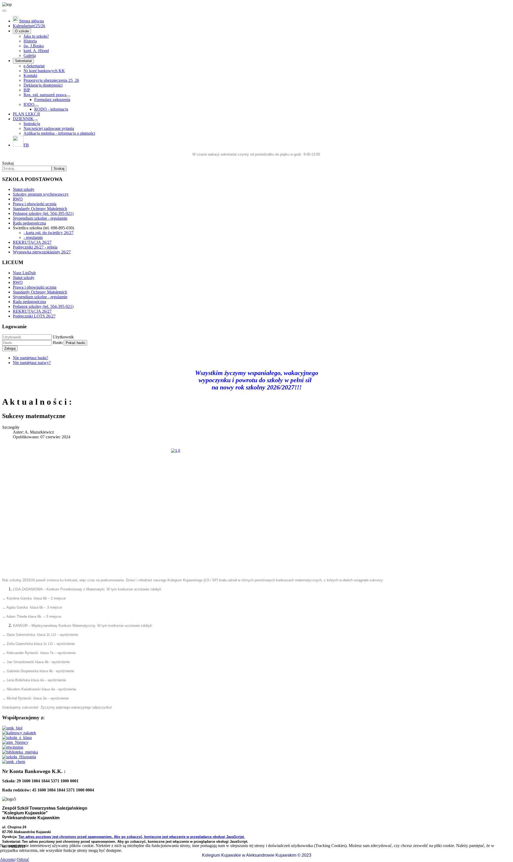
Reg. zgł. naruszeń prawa (45, 94)
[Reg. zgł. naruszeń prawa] (68, 96)
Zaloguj (9, 348)
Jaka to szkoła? (36, 36)
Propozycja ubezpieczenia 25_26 (51, 80)
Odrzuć (23, 859)
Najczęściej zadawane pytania (49, 128)
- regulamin (33, 237)
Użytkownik (63, 337)
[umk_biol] (12, 728)
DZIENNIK (23, 119)
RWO (18, 199)
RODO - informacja (51, 109)
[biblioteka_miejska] (20, 752)
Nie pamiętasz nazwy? (32, 362)
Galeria (30, 55)
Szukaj (8, 163)
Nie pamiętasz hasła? (30, 357)
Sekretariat (23, 61)
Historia (30, 41)
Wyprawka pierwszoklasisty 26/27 (42, 252)
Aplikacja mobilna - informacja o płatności (59, 133)
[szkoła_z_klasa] (17, 737)
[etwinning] (12, 747)
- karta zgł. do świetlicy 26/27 (48, 232)
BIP (27, 90)
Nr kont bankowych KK (44, 70)
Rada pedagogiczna (29, 223)
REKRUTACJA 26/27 (32, 242)
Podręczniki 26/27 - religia (35, 247)
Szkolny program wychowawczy (41, 194)
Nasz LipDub (24, 272)
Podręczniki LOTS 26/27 (34, 316)
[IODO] (36, 106)
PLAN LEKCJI (26, 114)
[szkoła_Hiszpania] (19, 757)
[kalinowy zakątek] (19, 732)
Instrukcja (32, 123)
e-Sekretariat (34, 66)
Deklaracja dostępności (43, 85)
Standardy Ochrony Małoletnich (40, 208)
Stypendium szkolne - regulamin (40, 218)
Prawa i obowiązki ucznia (34, 204)
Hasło (58, 342)
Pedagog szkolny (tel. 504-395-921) (43, 213)
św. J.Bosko (34, 46)
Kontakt (30, 75)
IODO (29, 104)
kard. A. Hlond (36, 50)
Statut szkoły (23, 189)
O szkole (22, 31)
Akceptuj (7, 859)
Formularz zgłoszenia (52, 99)
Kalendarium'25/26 (29, 26)
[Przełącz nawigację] (4, 10)
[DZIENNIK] (36, 120)
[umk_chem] (13, 761)
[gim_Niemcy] (15, 742)
